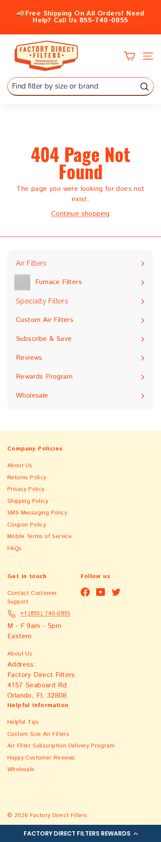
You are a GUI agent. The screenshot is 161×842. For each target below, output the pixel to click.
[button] (80, 833)
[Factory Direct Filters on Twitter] (116, 592)
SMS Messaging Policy (37, 513)
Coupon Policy (26, 525)
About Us (19, 466)
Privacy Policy (26, 489)
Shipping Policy (27, 501)
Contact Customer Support (32, 597)
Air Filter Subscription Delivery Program (61, 746)
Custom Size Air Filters (38, 734)
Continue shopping (80, 214)
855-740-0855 (103, 20)
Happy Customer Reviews (41, 758)
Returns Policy (26, 478)
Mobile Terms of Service (39, 537)
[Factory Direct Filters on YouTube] (100, 592)
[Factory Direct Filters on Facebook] (85, 592)
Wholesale (21, 769)
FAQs (14, 549)
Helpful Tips (23, 722)
